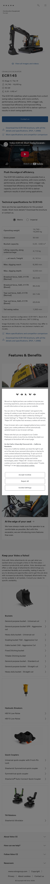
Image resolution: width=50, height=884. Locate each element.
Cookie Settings (25, 488)
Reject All (25, 481)
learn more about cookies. (25, 465)
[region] (25, 442)
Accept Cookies (25, 475)
